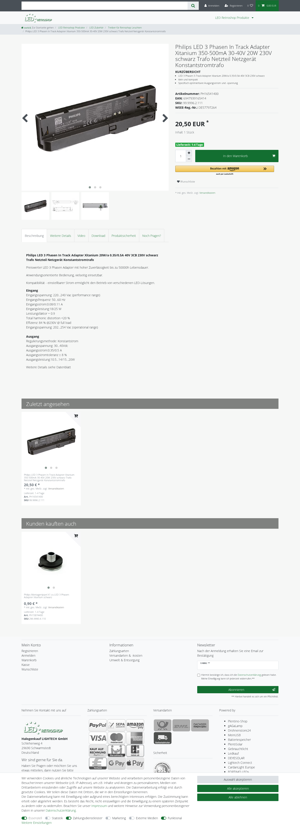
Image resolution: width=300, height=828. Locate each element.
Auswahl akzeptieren (238, 779)
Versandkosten (207, 192)
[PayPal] (98, 725)
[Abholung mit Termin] (162, 738)
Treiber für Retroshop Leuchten (124, 27)
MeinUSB (234, 735)
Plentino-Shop (237, 721)
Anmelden (28, 655)
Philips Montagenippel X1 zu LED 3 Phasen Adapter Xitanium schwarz (46, 596)
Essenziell (35, 818)
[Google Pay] (116, 763)
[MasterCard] (116, 738)
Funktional (175, 818)
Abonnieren (236, 690)
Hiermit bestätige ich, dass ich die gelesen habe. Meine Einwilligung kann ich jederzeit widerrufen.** (239, 676)
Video (81, 236)
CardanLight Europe (241, 767)
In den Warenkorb (235, 156)
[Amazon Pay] (135, 725)
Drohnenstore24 (239, 730)
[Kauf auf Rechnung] (98, 750)
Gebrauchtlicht (238, 749)
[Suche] (193, 6)
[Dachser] (200, 725)
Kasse (26, 665)
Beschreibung (34, 236)
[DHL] (181, 725)
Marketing (119, 818)
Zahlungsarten (119, 651)
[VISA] (98, 738)
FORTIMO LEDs (238, 772)
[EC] (135, 750)
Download (98, 236)
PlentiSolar (235, 744)
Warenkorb (29, 660)
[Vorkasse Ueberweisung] (98, 763)
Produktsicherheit (124, 236)
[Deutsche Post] (162, 725)
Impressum (99, 806)
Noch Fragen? (151, 236)
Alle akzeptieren (238, 788)
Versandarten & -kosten (125, 655)
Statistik (57, 818)
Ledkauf (233, 753)
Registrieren (30, 651)
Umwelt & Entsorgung (124, 660)
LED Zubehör (96, 27)
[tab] (34, 235)
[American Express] (135, 738)
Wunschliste (187, 181)
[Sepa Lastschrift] (116, 725)
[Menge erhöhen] (189, 153)
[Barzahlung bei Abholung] (116, 750)
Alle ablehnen (238, 797)
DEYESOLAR (236, 758)
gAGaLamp (235, 726)
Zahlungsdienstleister (87, 818)
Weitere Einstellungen (37, 823)
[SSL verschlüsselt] (162, 770)
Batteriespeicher (239, 740)
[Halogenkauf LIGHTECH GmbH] (43, 727)
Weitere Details (60, 236)
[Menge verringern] (189, 159)
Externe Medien (147, 818)
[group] (51, 441)
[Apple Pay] (135, 763)
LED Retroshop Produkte (232, 18)
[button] (224, 171)
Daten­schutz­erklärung (61, 810)
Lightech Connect (240, 763)
